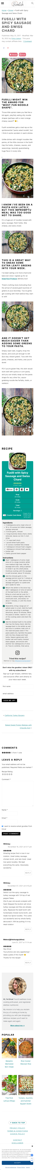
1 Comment (27, 41)
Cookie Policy (17, 1134)
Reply (28, 873)
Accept (17, 1163)
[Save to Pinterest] (8, 48)
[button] (32, 1146)
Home (4, 10)
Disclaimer (17, 1143)
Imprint (28, 1167)
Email (4, 818)
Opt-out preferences (10, 1167)
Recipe (14, 54)
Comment (6, 779)
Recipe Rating (7, 772)
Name (5, 810)
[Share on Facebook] (3, 48)
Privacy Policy (21, 1167)
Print (23, 54)
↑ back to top (17, 1123)
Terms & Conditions (17, 1131)
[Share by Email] (27, 489)
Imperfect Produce (9, 279)
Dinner (10, 10)
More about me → (17, 1025)
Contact (17, 1140)
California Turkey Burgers (14, 715)
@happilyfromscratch (22, 661)
